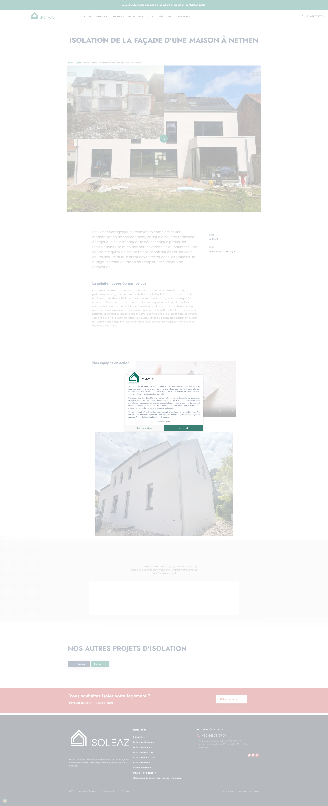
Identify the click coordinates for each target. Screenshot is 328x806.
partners (144, 386)
